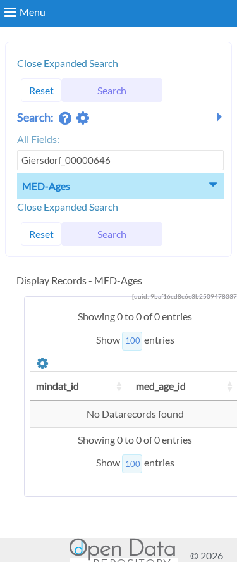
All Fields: (38, 139)
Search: (36, 117)
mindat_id (57, 386)
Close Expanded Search (67, 63)
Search (111, 90)
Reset (41, 90)
